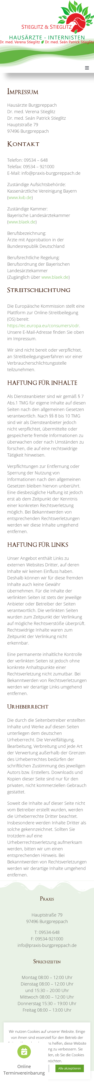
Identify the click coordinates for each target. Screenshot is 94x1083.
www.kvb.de (20, 197)
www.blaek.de (21, 222)
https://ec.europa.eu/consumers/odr (43, 325)
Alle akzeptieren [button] (69, 1068)
